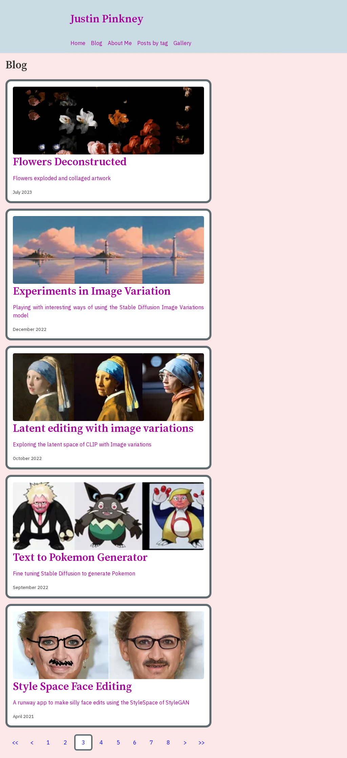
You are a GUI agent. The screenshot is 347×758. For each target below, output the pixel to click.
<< (15, 742)
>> (202, 742)
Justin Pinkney (107, 19)
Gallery (182, 43)
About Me (120, 43)
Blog (96, 43)
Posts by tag (152, 43)
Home (77, 43)
